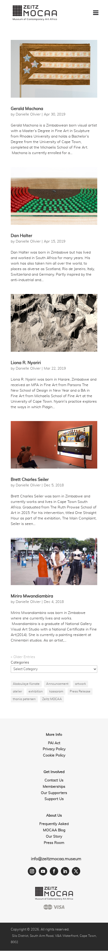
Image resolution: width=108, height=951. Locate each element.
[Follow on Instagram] (32, 871)
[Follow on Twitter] (76, 871)
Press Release (80, 691)
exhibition (36, 691)
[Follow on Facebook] (54, 871)
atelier (17, 691)
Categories (20, 662)
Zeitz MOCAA (52, 699)
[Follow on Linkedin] (65, 871)
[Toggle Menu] (96, 12)
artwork (80, 683)
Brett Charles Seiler (30, 479)
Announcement (57, 683)
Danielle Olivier (28, 114)
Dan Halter (21, 236)
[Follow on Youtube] (43, 871)
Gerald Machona (27, 109)
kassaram (56, 691)
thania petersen (24, 699)
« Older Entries (23, 657)
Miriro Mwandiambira (32, 596)
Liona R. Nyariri (26, 363)
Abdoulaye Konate (26, 683)
